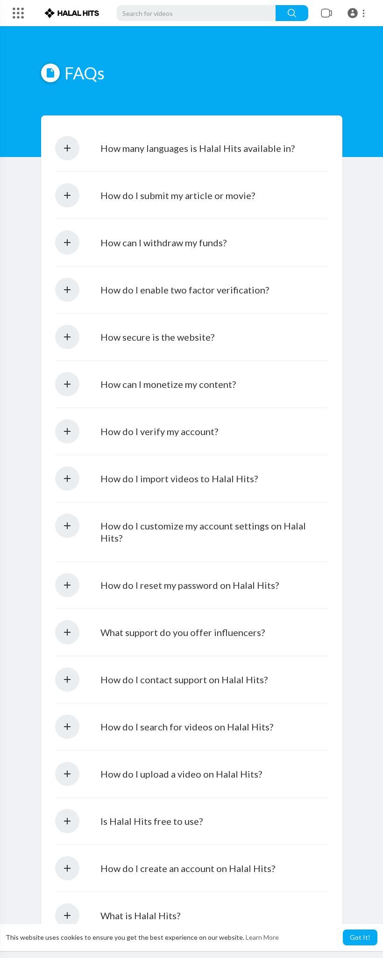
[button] (357, 13)
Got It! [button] (360, 937)
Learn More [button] (262, 937)
